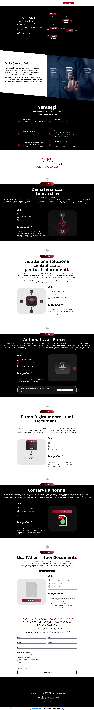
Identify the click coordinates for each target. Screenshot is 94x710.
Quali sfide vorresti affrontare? (25, 652)
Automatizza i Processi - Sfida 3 (24, 657)
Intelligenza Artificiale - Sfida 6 (24, 662)
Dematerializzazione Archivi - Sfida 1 (25, 654)
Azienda (19, 642)
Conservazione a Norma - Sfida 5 (25, 660)
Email (18, 647)
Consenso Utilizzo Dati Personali (25, 665)
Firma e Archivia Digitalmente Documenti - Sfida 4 (28, 659)
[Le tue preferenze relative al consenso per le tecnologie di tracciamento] (5, 708)
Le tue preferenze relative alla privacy (52, 708)
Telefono (50, 642)
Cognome (50, 637)
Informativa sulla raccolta (36, 708)
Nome (18, 637)
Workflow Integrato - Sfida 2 (24, 656)
